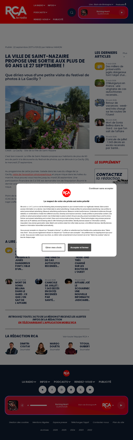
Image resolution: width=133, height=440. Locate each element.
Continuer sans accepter (101, 188)
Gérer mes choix (53, 247)
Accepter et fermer (79, 247)
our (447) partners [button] (32, 206)
